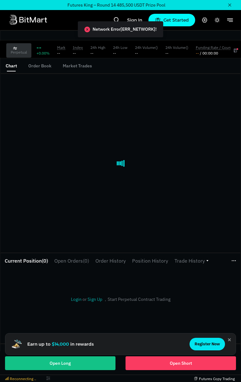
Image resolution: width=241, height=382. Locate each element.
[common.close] (229, 339)
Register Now (207, 344)
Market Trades (77, 66)
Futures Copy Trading (217, 378)
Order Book (39, 66)
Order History (110, 261)
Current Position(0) (26, 261)
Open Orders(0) (71, 261)
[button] (191, 261)
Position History (150, 261)
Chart (11, 66)
